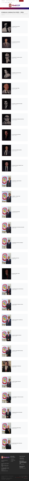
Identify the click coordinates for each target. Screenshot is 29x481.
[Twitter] (5, 2)
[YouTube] (8, 2)
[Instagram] (7, 2)
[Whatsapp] (2, 2)
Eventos (12, 461)
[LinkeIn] (10, 2)
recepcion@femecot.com (4, 470)
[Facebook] (3, 2)
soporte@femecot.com (18, 477)
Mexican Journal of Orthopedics (22, 466)
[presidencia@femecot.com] (11, 2)
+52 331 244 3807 (25, 477)
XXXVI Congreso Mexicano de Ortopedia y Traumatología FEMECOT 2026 (23, 462)
